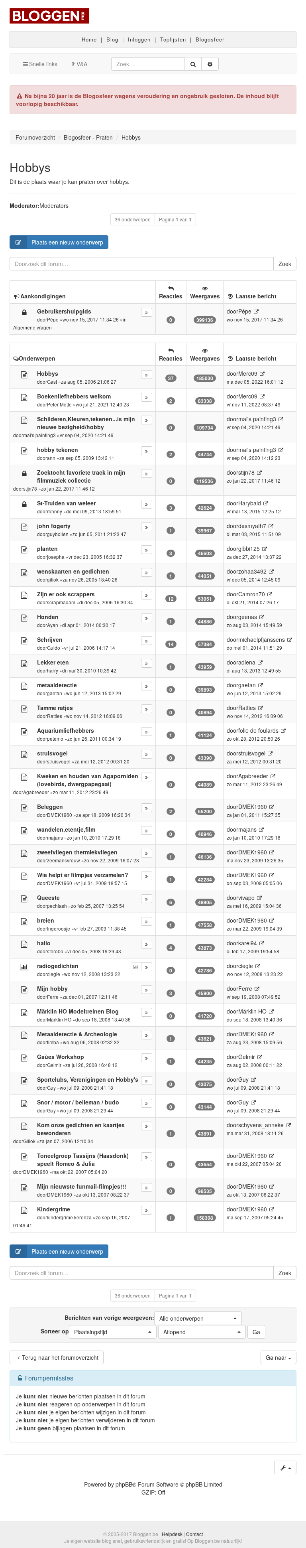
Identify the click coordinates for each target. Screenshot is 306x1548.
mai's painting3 (39, 435)
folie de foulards (258, 730)
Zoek (285, 264)
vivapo (246, 897)
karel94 (247, 943)
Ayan (52, 624)
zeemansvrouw (63, 860)
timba (53, 1042)
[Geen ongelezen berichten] (24, 374)
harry (52, 670)
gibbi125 (249, 548)
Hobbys (30, 167)
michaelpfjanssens (261, 639)
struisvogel (59, 761)
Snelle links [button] (43, 64)
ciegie (53, 973)
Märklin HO (59, 1019)
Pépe (53, 319)
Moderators (54, 205)
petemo (55, 738)
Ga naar (277, 1357)
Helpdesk (172, 1533)
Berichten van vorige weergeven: (134, 1317)
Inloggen (139, 39)
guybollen (58, 533)
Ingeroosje (58, 928)
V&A (81, 64)
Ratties (54, 715)
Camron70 (251, 594)
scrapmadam (61, 602)
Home (89, 39)
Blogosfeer (210, 39)
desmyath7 (252, 526)
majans (55, 837)
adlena (246, 662)
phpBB (124, 1484)
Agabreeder (36, 792)
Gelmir (54, 1064)
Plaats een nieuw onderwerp (67, 242)
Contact (194, 1533)
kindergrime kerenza (69, 1217)
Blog (112, 39)
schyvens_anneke (261, 1125)
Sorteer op (74, 1331)
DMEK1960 (59, 814)
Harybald (249, 503)
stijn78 (30, 488)
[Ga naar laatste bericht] (256, 311)
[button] (198, 1318)
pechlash (57, 905)
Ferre (53, 996)
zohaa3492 (252, 571)
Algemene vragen (32, 327)
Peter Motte (59, 404)
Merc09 (247, 373)
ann (51, 457)
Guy (51, 1087)
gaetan (54, 693)
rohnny (54, 511)
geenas (247, 617)
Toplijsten (173, 39)
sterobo (55, 951)
